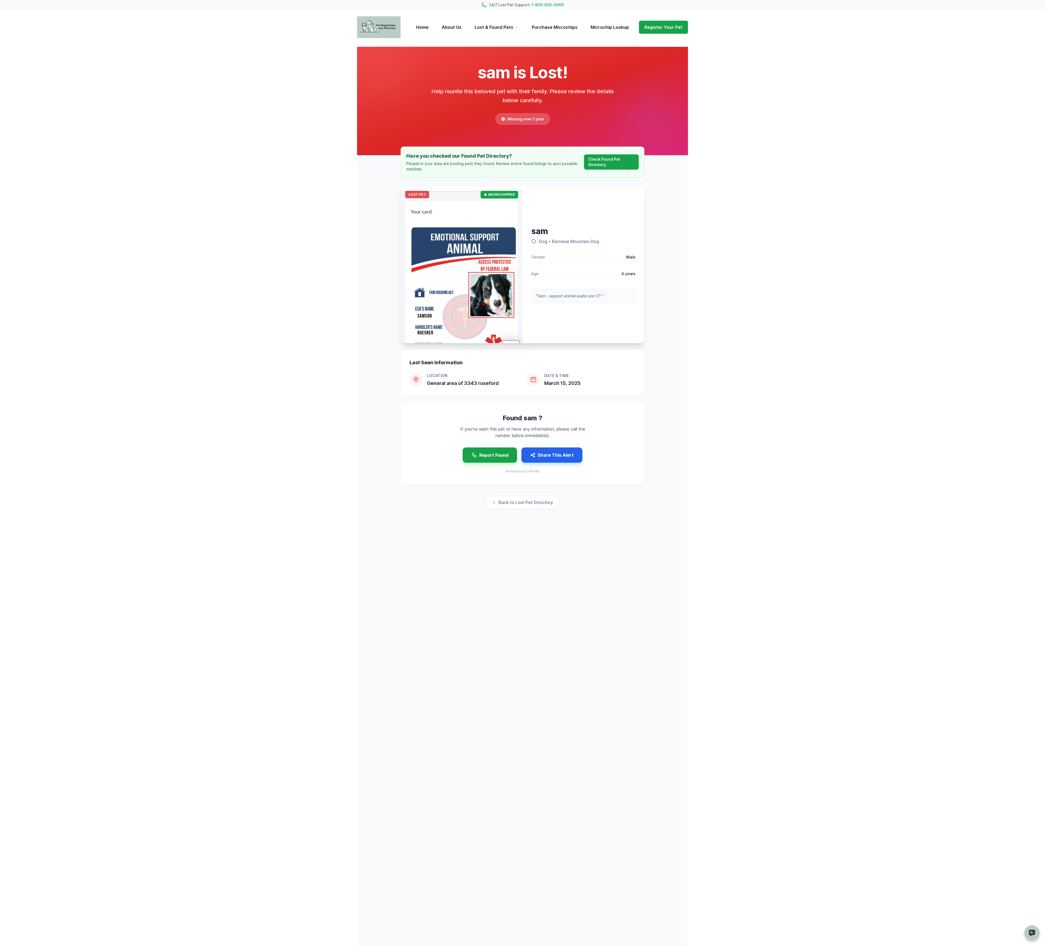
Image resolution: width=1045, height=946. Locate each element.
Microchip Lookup (610, 27)
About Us (452, 27)
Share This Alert (556, 455)
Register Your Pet (663, 27)
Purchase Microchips (554, 27)
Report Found (493, 455)
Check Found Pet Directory (604, 162)
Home (422, 27)
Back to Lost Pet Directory (526, 502)
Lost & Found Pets (494, 27)
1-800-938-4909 (547, 4)
